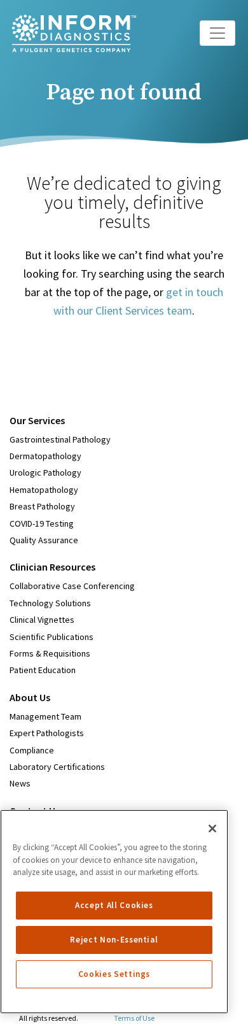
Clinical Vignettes (42, 619)
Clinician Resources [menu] (52, 566)
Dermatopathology (45, 456)
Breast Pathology (42, 506)
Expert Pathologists (47, 733)
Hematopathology (44, 489)
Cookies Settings (114, 974)
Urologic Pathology (45, 472)
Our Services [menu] (37, 420)
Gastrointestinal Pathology (60, 439)
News (20, 783)
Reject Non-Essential (114, 939)
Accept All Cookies (114, 905)
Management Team (45, 716)
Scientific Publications (51, 637)
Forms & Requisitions (50, 653)
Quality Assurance (44, 540)
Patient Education (43, 670)
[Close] (212, 828)
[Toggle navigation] (217, 33)
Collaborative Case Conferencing (72, 586)
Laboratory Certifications (57, 766)
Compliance (32, 750)
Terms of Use (134, 1018)
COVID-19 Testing (42, 523)
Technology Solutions (50, 603)
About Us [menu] (30, 697)
